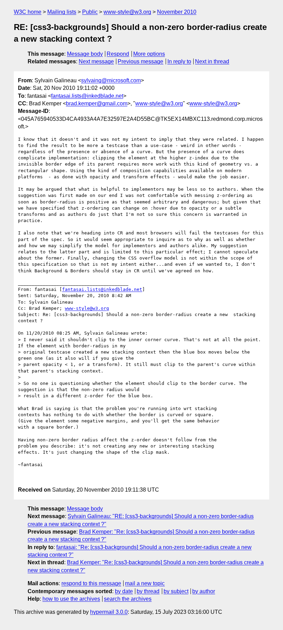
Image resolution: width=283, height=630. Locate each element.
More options (149, 54)
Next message (96, 61)
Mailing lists (61, 12)
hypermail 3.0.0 (109, 612)
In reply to (179, 61)
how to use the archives (71, 599)
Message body (85, 54)
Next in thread (212, 61)
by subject (176, 591)
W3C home (27, 12)
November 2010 (176, 12)
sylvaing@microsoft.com (111, 80)
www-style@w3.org (127, 12)
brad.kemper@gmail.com (96, 103)
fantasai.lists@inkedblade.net (87, 96)
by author (203, 591)
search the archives (128, 599)
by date (124, 591)
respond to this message (91, 583)
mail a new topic (145, 583)
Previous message (140, 61)
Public (90, 12)
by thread (148, 591)
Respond (118, 54)
